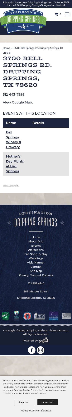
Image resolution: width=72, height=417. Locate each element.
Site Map (36, 271)
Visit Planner (36, 262)
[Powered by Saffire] (45, 340)
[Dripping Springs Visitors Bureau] (23, 21)
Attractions (36, 249)
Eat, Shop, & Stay (35, 254)
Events (36, 245)
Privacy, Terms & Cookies (36, 275)
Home (6, 48)
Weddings (36, 258)
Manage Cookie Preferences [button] (36, 410)
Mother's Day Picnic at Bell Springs (15, 163)
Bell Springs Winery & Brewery (13, 139)
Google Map (22, 102)
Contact (36, 266)
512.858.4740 (36, 283)
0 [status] (60, 14)
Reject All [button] (24, 402)
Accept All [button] (47, 402)
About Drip (36, 241)
